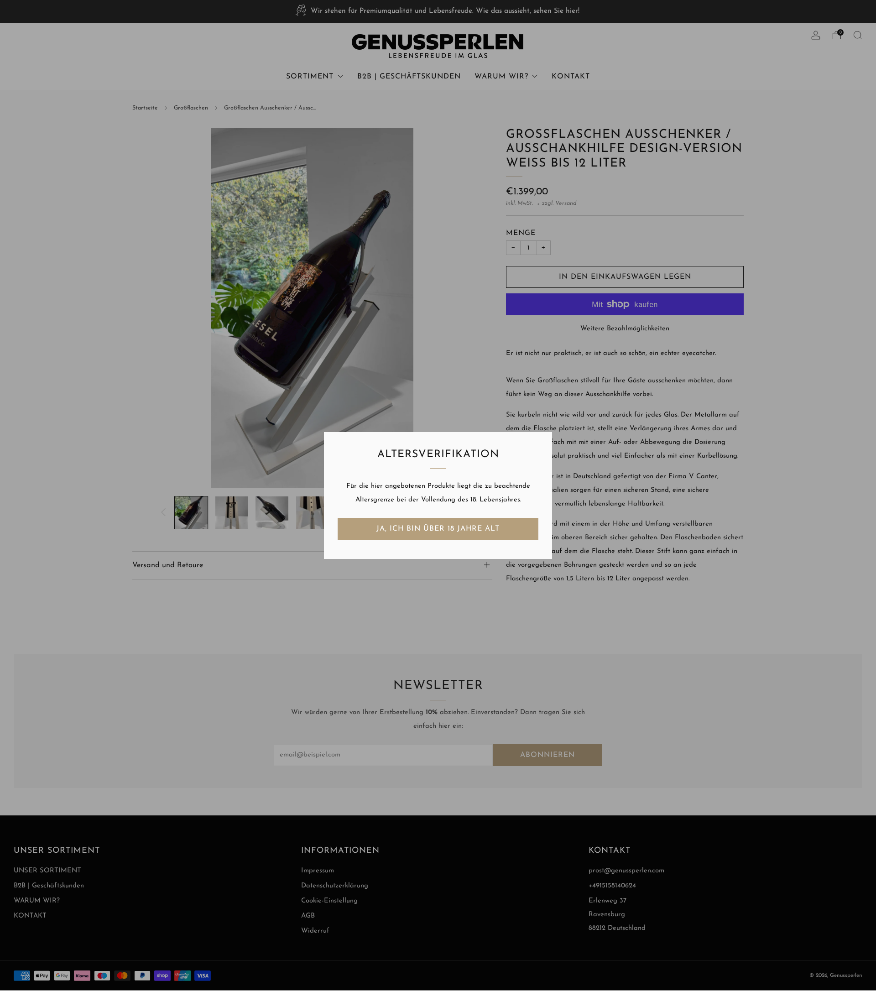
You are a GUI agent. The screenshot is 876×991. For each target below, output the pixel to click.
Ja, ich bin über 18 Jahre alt (438, 528)
